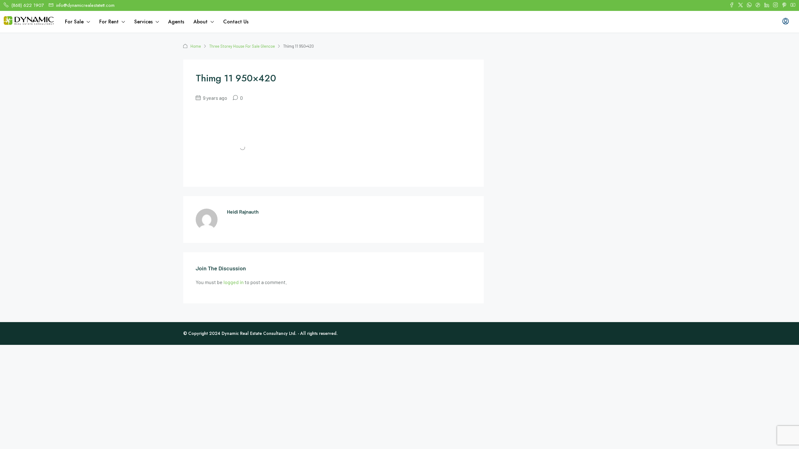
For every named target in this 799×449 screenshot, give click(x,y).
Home (195, 46)
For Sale (74, 21)
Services (143, 21)
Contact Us (235, 21)
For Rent (109, 21)
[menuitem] (785, 21)
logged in (233, 282)
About (201, 21)
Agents (176, 21)
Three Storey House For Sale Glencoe (242, 46)
